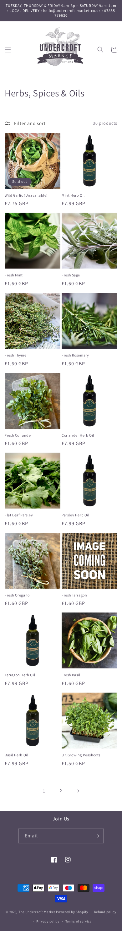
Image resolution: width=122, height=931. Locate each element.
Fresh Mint (14, 275)
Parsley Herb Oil (75, 515)
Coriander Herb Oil (78, 435)
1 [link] (44, 791)
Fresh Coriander (18, 435)
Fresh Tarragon (74, 595)
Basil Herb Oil (16, 755)
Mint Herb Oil (73, 195)
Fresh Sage (71, 275)
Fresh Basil (71, 674)
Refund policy (105, 912)
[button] (8, 50)
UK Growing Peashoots (81, 755)
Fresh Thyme (16, 355)
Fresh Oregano (17, 595)
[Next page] (78, 791)
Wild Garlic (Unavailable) (26, 195)
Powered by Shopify (72, 911)
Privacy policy (47, 921)
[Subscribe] (97, 836)
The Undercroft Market (36, 911)
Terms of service (78, 921)
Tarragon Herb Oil (20, 674)
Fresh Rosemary (75, 355)
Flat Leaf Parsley (19, 515)
